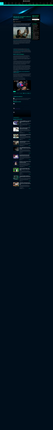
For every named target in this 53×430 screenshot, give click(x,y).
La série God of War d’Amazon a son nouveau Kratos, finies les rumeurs (25, 142)
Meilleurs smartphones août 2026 (36, 38)
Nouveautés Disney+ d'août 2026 (36, 32)
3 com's (28, 19)
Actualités (20, 139)
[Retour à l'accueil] (26, 1)
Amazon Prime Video (21, 145)
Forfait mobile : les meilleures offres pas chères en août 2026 (35, 37)
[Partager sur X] (14, 93)
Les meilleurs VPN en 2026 (35, 39)
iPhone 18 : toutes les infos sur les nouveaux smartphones (36, 29)
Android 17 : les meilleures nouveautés (35, 27)
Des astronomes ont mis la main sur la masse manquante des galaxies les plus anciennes (25, 155)
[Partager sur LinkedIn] (21, 93)
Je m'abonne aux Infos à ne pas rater (18, 21)
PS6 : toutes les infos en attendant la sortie (36, 31)
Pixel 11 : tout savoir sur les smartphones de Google (35, 26)
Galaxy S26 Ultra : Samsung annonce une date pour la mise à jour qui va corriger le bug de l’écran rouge (25, 183)
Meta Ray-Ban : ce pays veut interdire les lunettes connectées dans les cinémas (25, 162)
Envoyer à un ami (25, 93)
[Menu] (1, 1)
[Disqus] (22, 110)
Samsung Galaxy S (21, 188)
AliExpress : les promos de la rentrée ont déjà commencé (35, 25)
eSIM (33, 4)
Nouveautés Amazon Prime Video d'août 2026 (36, 33)
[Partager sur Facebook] (17, 93)
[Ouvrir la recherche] (51, 1)
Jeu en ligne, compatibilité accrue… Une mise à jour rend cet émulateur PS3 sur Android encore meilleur (25, 122)
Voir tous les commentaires (16, 117)
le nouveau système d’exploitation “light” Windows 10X (21, 50)
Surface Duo (14, 91)
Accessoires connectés (21, 132)
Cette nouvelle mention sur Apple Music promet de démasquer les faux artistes (25, 135)
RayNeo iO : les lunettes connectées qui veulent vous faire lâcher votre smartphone (25, 128)
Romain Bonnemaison (16, 19)
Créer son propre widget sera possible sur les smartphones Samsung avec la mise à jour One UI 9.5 (25, 176)
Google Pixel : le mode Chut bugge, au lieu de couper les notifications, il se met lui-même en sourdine (25, 169)
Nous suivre (30, 93)
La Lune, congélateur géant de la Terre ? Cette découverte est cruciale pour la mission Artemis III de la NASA (25, 148)
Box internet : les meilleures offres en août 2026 (36, 35)
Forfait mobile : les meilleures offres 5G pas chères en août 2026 (36, 36)
